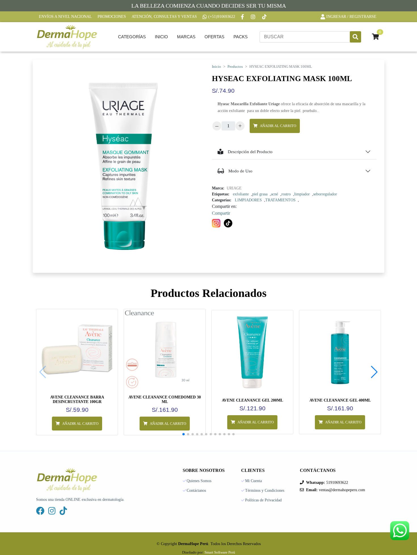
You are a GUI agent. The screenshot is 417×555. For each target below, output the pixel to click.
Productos (235, 67)
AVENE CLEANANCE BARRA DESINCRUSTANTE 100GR (77, 399)
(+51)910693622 (221, 16)
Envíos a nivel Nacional (65, 16)
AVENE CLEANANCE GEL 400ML (340, 400)
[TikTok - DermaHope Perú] (265, 16)
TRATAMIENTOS (280, 200)
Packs (240, 36)
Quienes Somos (199, 481)
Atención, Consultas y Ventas (164, 16)
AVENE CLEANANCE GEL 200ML (252, 400)
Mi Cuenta (253, 481)
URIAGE (234, 188)
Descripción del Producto (250, 151)
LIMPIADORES (248, 200)
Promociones (112, 16)
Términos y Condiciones (264, 491)
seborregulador (325, 194)
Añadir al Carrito (278, 126)
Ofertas (214, 36)
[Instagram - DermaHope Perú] (253, 16)
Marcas (186, 36)
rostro (286, 194)
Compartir (221, 213)
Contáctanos (196, 491)
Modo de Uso (240, 171)
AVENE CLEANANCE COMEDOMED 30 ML (165, 399)
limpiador (302, 194)
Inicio (161, 36)
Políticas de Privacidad (263, 500)
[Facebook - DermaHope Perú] (243, 16)
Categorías (132, 36)
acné (274, 194)
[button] (374, 372)
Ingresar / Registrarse (351, 16)
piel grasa (260, 194)
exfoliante (241, 194)
